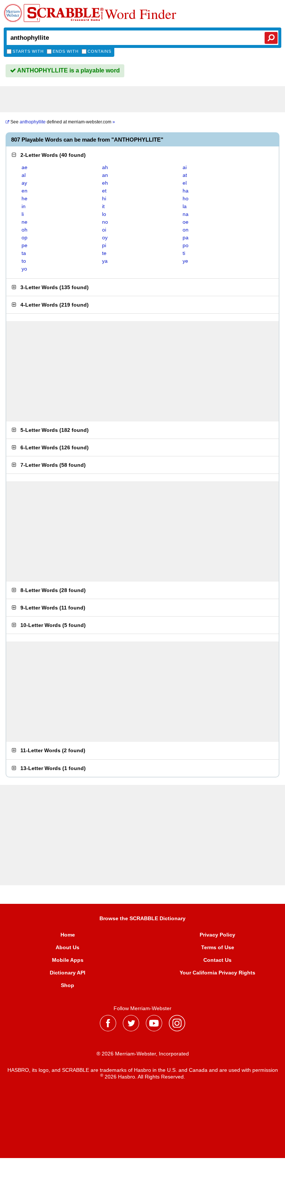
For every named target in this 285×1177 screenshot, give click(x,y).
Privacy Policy (217, 935)
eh (105, 183)
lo (104, 214)
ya (105, 261)
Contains (99, 51)
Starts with (28, 51)
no (105, 222)
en (24, 191)
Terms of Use (217, 947)
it (103, 206)
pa (186, 237)
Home (67, 935)
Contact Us (217, 960)
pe (24, 245)
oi (104, 230)
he (24, 198)
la (185, 206)
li (23, 214)
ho (186, 198)
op (24, 237)
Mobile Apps (67, 960)
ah (105, 167)
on (186, 230)
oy (105, 237)
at (185, 175)
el (185, 183)
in (24, 206)
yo (24, 269)
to (24, 261)
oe (186, 222)
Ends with (66, 51)
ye (185, 261)
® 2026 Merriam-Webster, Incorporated (142, 1054)
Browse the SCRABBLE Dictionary (142, 918)
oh (24, 230)
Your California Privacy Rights (217, 973)
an (105, 175)
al (24, 175)
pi (104, 245)
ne (24, 222)
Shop (67, 985)
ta (24, 253)
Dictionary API (67, 973)
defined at (62, 122)
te (104, 253)
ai (185, 167)
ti (184, 253)
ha (186, 191)
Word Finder (140, 14)
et (104, 191)
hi (104, 198)
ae (24, 167)
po (186, 245)
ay (24, 183)
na (186, 214)
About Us (67, 947)
